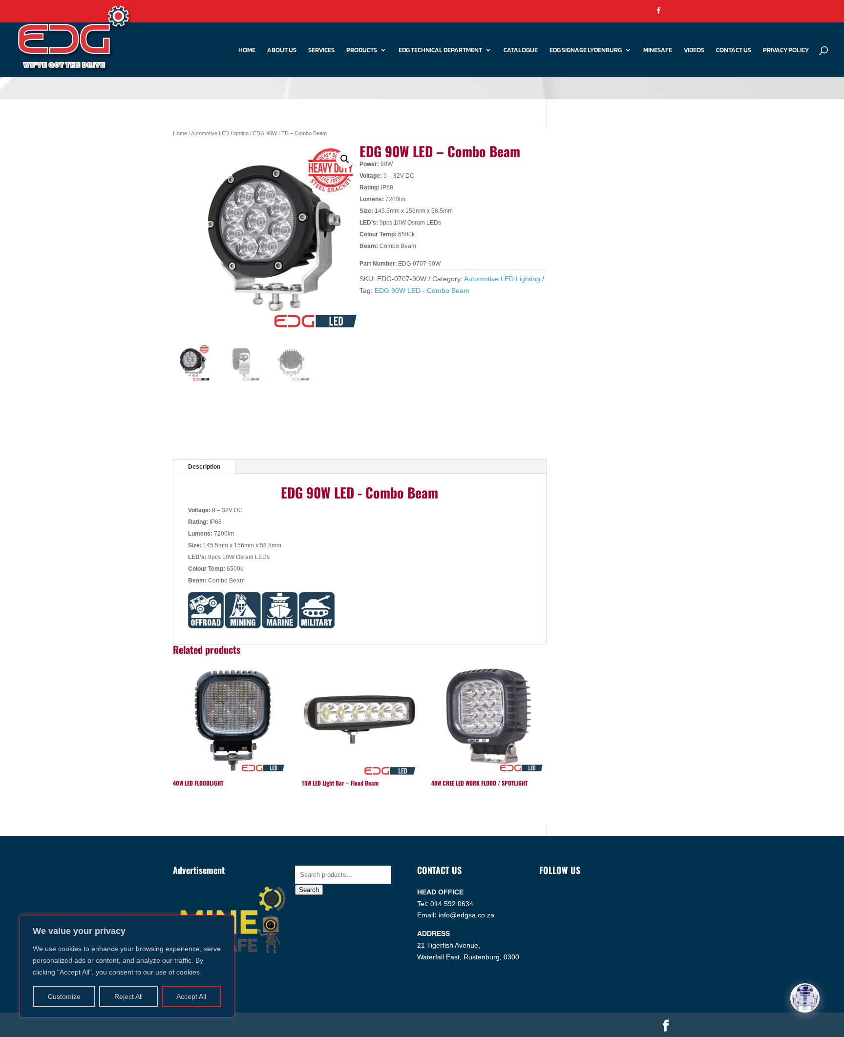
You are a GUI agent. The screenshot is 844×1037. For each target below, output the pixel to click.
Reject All (128, 996)
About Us (281, 50)
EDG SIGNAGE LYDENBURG (585, 50)
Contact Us (733, 50)
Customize (64, 996)
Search (309, 889)
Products (361, 50)
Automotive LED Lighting (220, 133)
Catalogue (521, 50)
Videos (694, 50)
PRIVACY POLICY (786, 50)
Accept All (191, 996)
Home (246, 50)
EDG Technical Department (440, 50)
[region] (127, 966)
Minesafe (657, 50)
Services (321, 50)
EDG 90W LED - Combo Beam (422, 290)
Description (204, 466)
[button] (345, 159)
